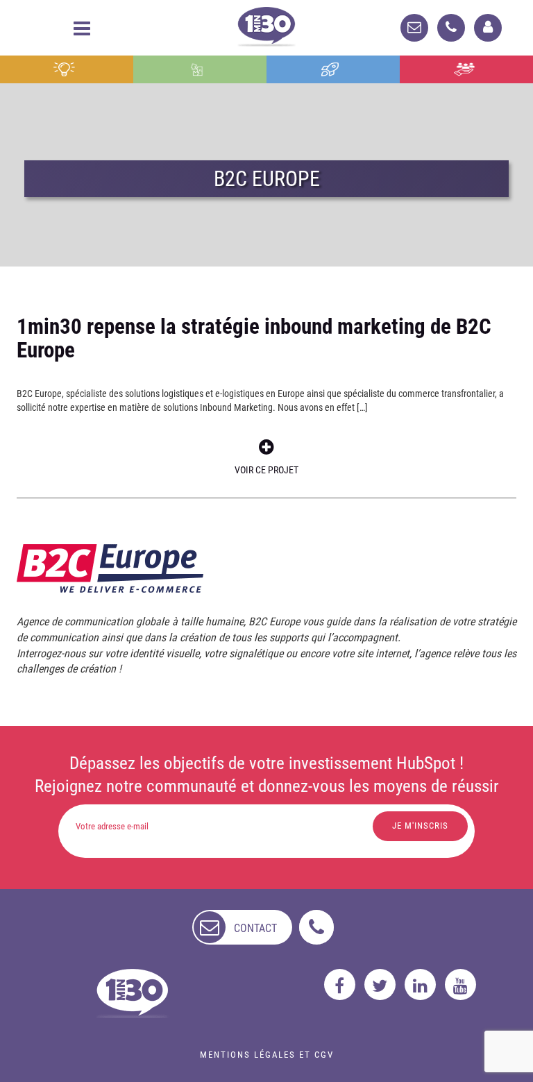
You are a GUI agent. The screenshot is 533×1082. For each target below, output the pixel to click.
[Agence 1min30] (266, 24)
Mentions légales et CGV (267, 1054)
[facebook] (339, 984)
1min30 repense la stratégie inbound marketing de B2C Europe (254, 338)
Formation (333, 69)
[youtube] (460, 984)
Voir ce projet (266, 469)
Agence (466, 69)
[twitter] (380, 984)
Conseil (66, 69)
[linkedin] (420, 984)
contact (255, 928)
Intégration (200, 69)
